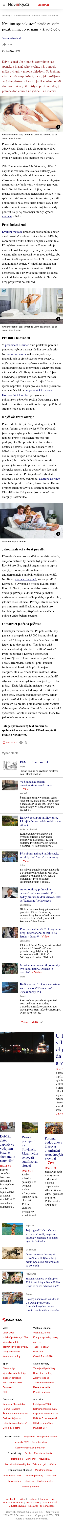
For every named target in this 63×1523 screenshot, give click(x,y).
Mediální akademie (13, 1502)
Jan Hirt (37, 1342)
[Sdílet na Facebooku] (21, 742)
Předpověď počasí (47, 1436)
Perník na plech (41, 1392)
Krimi (22, 865)
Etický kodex (32, 1502)
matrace (7, 216)
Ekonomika (25, 905)
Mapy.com (29, 1436)
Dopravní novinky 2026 (45, 1413)
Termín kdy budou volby (15, 1346)
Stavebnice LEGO (12, 1475)
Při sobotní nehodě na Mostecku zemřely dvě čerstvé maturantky (39, 855)
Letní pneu (51, 1475)
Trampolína (17, 1458)
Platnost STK (40, 1427)
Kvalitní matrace (12, 232)
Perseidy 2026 (21, 1442)
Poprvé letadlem (11, 1408)
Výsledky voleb (10, 1342)
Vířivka (52, 1464)
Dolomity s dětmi (11, 1427)
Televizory (29, 1481)
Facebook (10, 1499)
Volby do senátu (11, 1351)
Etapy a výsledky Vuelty (45, 1337)
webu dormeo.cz (16, 354)
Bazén (28, 1453)
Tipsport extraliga (12, 1377)
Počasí (23, 793)
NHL (5, 1392)
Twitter (21, 1499)
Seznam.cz (43, 4)
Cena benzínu (39, 1442)
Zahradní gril (39, 1464)
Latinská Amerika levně (15, 1423)
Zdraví (23, 996)
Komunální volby (11, 1356)
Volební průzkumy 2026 (15, 1337)
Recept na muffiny (43, 1373)
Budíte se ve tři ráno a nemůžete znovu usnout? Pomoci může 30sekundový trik (40, 988)
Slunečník (31, 1458)
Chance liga (9, 1368)
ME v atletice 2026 (12, 1382)
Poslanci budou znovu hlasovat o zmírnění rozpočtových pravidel (54, 1148)
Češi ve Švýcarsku (12, 1418)
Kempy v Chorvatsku (14, 1404)
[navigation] (4, 4)
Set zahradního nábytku (17, 1464)
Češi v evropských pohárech (30, 1447)
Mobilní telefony (43, 1470)
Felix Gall (38, 1351)
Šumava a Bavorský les (15, 1413)
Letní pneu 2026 (42, 1404)
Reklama (32, 1499)
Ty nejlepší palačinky (44, 1368)
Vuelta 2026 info (41, 1332)
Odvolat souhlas (17, 1505)
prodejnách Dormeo (17, 345)
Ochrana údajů (49, 1502)
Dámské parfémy (34, 1475)
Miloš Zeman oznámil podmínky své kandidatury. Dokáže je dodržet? (40, 968)
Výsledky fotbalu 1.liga (14, 1373)
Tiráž (53, 1499)
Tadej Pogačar (41, 1346)
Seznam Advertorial (11, 37)
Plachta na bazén (43, 1453)
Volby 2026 (8, 1332)
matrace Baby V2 (25, 579)
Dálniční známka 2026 (45, 1408)
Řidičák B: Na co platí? (45, 1418)
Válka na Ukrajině (28, 829)
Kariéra (44, 1499)
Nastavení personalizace (41, 1505)
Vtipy (22, 766)
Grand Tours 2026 (43, 1356)
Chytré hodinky (45, 1481)
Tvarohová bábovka (43, 1382)
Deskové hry (14, 1481)
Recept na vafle (41, 1387)
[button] (31, 114)
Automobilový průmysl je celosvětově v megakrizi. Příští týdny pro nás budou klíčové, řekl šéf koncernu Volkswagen (40, 894)
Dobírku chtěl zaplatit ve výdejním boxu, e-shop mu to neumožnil (7, 1148)
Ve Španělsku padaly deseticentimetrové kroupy (36, 783)
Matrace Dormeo (49, 478)
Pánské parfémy (30, 1486)
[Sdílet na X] (26, 742)
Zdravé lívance (41, 1377)
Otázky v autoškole (43, 1423)
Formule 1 (8, 1387)
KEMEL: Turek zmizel (34, 762)
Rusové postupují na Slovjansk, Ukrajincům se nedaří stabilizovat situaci (40, 821)
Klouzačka (44, 1458)
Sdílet (9, 44)
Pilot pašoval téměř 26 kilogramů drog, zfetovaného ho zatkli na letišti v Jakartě (40, 932)
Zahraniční (25, 941)
